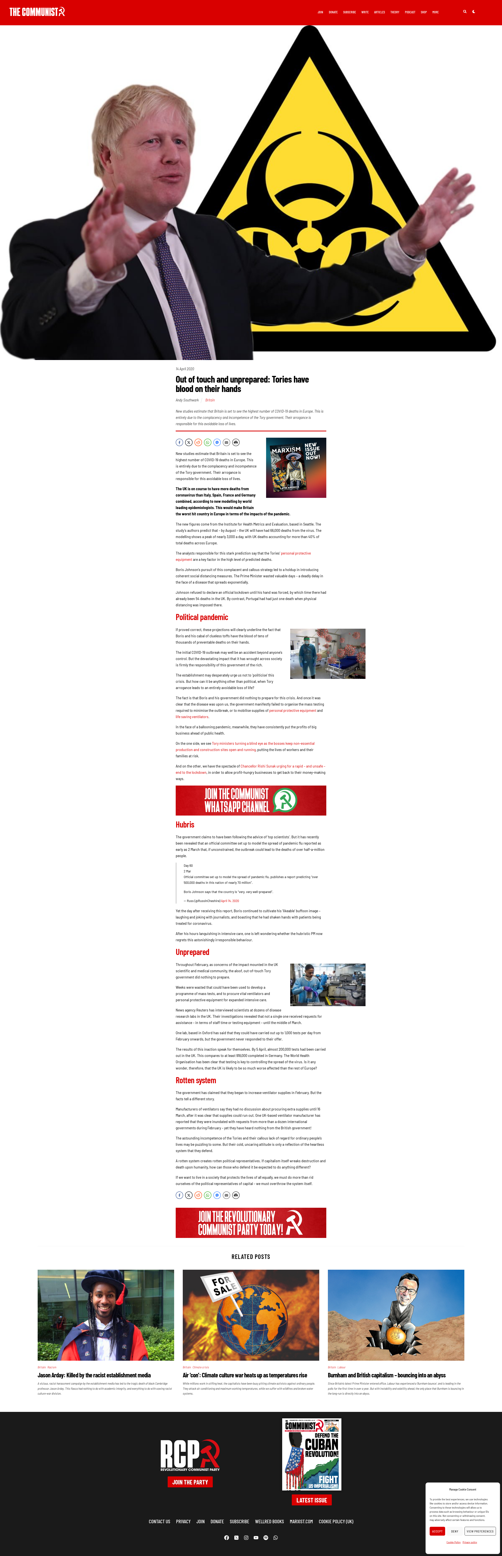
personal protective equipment (292, 710)
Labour (341, 1367)
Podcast (410, 12)
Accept (437, 1531)
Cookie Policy (454, 1542)
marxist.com (301, 1521)
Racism (51, 1367)
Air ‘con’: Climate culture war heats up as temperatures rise (245, 1375)
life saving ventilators (192, 716)
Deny (454, 1531)
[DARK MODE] (473, 11)
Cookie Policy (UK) (336, 1521)
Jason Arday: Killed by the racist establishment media (94, 1375)
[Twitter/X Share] (189, 442)
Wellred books (269, 1521)
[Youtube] (256, 1538)
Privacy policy (470, 1542)
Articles (379, 12)
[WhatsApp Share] (207, 442)
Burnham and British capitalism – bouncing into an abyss (387, 1375)
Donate (333, 12)
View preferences (480, 1531)
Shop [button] (424, 12)
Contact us (159, 1521)
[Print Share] (236, 442)
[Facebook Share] (179, 442)
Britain (210, 399)
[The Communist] (37, 13)
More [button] (435, 12)
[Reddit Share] (198, 442)
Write (365, 12)
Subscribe (349, 12)
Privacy (183, 1521)
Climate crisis (201, 1367)
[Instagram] (246, 1538)
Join (320, 12)
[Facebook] (226, 1538)
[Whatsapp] (275, 1538)
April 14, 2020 (230, 900)
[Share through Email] (226, 442)
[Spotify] (266, 1538)
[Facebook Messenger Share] (217, 442)
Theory (394, 12)
